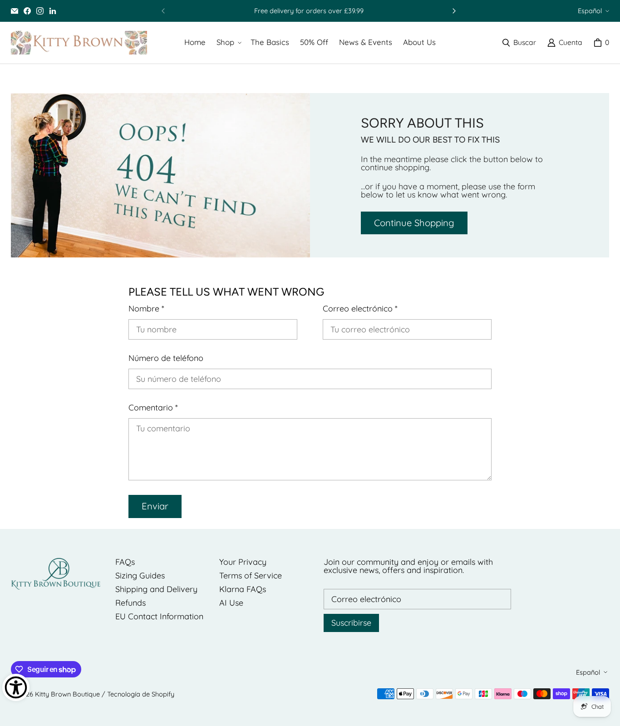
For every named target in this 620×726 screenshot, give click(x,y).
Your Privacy (242, 562)
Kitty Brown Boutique (67, 694)
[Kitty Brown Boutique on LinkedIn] (52, 11)
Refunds (130, 603)
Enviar (155, 506)
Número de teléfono (165, 358)
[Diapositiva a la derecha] (454, 11)
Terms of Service (250, 575)
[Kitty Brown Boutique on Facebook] (27, 11)
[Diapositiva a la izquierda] (163, 11)
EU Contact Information (159, 616)
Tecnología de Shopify (140, 694)
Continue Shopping (414, 222)
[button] (228, 42)
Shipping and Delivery (156, 589)
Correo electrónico (360, 309)
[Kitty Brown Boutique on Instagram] (40, 11)
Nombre (146, 309)
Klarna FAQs (242, 589)
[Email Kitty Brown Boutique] (14, 11)
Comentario (153, 408)
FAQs (125, 562)
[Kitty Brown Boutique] (79, 42)
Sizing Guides (140, 575)
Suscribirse (351, 622)
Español (590, 10)
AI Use (231, 603)
